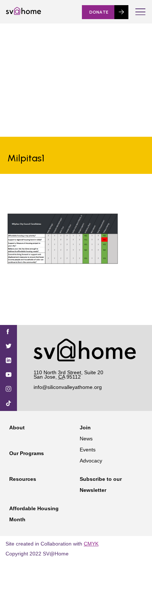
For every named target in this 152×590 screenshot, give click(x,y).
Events (88, 450)
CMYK (91, 544)
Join (85, 427)
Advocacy (91, 461)
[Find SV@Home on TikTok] (8, 403)
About (17, 427)
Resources (22, 479)
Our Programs (26, 453)
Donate (98, 12)
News (86, 438)
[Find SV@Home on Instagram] (8, 389)
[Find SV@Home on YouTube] (8, 375)
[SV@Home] (23, 13)
